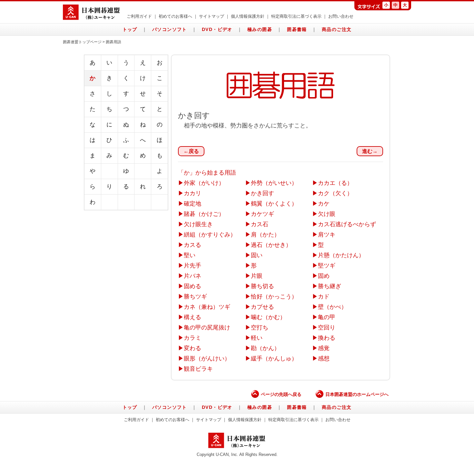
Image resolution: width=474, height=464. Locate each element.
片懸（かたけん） (341, 255)
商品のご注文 (336, 29)
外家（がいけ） (204, 183)
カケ (324, 203)
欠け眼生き (198, 224)
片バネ (192, 276)
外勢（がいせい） (274, 183)
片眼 (256, 276)
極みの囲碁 (259, 29)
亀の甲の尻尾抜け (207, 327)
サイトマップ (211, 16)
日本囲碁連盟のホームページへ (357, 394)
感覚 (324, 348)
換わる (326, 338)
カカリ (192, 193)
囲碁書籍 (297, 29)
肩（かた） (265, 234)
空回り (326, 327)
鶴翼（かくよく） (274, 203)
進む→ (370, 151)
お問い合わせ (340, 16)
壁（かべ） (332, 307)
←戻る (191, 151)
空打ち (259, 327)
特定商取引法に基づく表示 (296, 16)
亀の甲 (326, 317)
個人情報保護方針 (247, 16)
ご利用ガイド (139, 16)
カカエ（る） (335, 183)
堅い (189, 255)
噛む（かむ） (268, 317)
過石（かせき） (271, 245)
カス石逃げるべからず (347, 224)
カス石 (259, 224)
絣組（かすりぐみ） (210, 234)
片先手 (192, 265)
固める (192, 286)
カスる (192, 245)
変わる (192, 348)
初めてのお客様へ (175, 16)
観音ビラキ (198, 369)
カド (324, 296)
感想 (324, 358)
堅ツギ (326, 265)
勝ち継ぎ (329, 286)
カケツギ (262, 214)
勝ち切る (262, 286)
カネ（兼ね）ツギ (207, 307)
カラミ (192, 338)
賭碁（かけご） (204, 214)
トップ (130, 29)
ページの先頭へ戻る (281, 394)
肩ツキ (326, 234)
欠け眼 (326, 214)
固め (324, 276)
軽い (256, 338)
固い (256, 255)
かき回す (262, 193)
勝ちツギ (195, 296)
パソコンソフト (169, 29)
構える (192, 317)
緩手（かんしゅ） (274, 358)
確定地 (192, 203)
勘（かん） (265, 348)
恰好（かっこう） (274, 296)
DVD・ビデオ (217, 29)
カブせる (262, 307)
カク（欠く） (335, 193)
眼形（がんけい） (207, 358)
